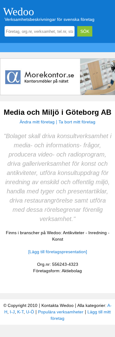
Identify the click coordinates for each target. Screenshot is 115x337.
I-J (12, 311)
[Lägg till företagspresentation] (57, 251)
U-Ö (30, 311)
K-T (20, 311)
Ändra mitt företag (37, 121)
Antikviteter (73, 232)
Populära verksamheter (60, 311)
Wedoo (18, 12)
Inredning (97, 232)
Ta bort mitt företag (77, 121)
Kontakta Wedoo (57, 305)
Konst (57, 239)
